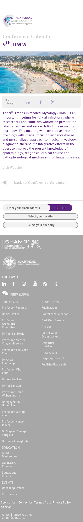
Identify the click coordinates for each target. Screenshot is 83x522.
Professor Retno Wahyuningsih (12, 393)
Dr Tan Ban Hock (13, 333)
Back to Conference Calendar (40, 183)
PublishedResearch (54, 364)
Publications (49, 307)
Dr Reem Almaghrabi (15, 441)
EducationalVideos (9, 474)
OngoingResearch (53, 358)
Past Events (9, 494)
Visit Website (12, 168)
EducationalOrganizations (51, 334)
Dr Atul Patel (10, 314)
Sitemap (6, 507)
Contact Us (25, 502)
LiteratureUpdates (48, 344)
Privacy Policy (62, 502)
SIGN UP (60, 208)
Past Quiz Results (53, 320)
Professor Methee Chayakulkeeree (13, 341)
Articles (47, 326)
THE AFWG (10, 302)
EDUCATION (11, 447)
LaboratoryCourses (9, 464)
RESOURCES (50, 302)
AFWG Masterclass (10, 454)
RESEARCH (49, 353)
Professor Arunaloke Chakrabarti (9, 324)
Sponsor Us (8, 502)
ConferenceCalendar (55, 314)
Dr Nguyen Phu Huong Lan (11, 403)
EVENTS (8, 482)
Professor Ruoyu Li (14, 307)
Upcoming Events (13, 488)
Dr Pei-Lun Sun (11, 385)
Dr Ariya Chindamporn (10, 361)
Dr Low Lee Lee (12, 379)
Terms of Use (42, 502)
